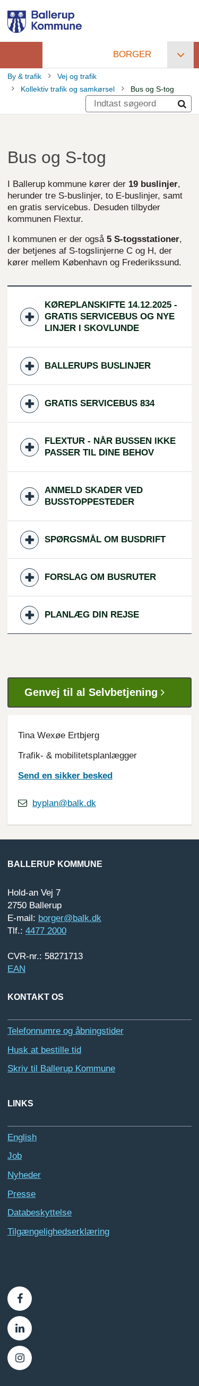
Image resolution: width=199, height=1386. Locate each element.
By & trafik (24, 76)
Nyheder (24, 1175)
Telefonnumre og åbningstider (65, 1031)
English (22, 1137)
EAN (16, 969)
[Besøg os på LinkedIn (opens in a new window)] (19, 1328)
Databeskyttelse (39, 1213)
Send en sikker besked (65, 776)
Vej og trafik (77, 76)
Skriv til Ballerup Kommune (61, 1068)
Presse (21, 1194)
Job (14, 1156)
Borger (132, 54)
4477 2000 (45, 931)
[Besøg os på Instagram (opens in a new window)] (19, 1358)
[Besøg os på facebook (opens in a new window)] (19, 1298)
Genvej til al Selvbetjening (92, 692)
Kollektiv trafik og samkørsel (68, 89)
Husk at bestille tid (44, 1050)
